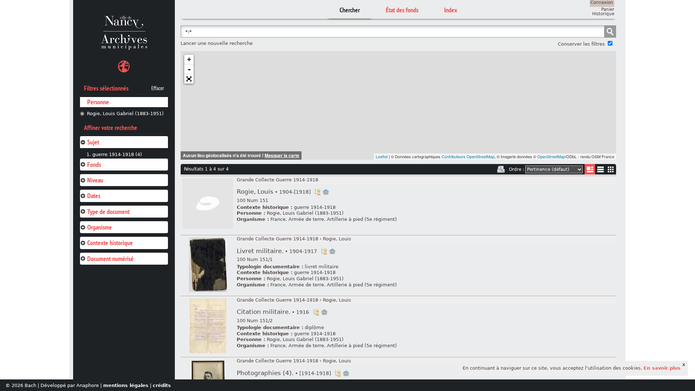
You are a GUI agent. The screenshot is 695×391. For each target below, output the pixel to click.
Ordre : (516, 169)
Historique (603, 13)
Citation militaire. (273, 311)
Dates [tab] (93, 196)
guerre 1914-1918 (315, 207)
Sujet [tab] (93, 142)
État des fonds (402, 10)
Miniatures (611, 169)
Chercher (350, 10)
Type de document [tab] (108, 211)
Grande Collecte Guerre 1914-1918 (277, 179)
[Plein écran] (189, 79)
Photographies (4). (284, 373)
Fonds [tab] (94, 164)
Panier (607, 9)
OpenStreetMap (551, 156)
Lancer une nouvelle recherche (217, 43)
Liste (590, 169)
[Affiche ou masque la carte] (124, 67)
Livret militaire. (277, 251)
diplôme (314, 327)
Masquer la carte (282, 155)
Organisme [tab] (99, 227)
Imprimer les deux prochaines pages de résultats (501, 169)
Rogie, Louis (274, 191)
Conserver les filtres (581, 44)
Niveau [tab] (95, 180)
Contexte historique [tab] (110, 243)
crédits (162, 385)
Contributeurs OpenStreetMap (468, 156)
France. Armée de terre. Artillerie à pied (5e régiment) (333, 219)
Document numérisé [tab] (110, 259)
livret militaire (321, 266)
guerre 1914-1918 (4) (117, 154)
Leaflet (382, 156)
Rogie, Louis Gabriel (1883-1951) (125, 113)
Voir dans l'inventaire (317, 192)
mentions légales (125, 385)
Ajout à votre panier (326, 192)
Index (450, 10)
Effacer (157, 88)
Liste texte (600, 171)
